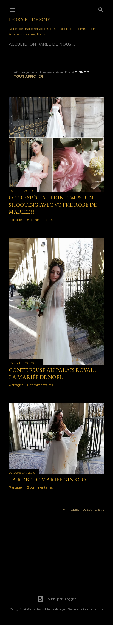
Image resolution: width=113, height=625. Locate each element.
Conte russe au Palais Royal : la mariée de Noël (52, 373)
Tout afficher (28, 76)
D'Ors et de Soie (29, 19)
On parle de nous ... (52, 44)
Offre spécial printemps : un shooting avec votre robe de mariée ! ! (53, 204)
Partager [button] (16, 220)
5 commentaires (40, 487)
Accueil (18, 44)
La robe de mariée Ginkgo (47, 479)
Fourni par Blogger (61, 599)
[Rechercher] (101, 8)
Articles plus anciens (83, 509)
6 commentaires (40, 220)
